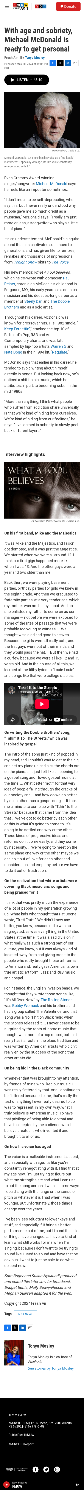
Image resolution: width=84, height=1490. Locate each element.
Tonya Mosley (35, 57)
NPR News (25, 1314)
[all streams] (78, 1484)
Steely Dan (33, 301)
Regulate (59, 352)
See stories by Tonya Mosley (51, 1368)
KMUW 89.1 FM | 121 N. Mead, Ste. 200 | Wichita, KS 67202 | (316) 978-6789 (40, 1424)
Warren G (58, 346)
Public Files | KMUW (21, 1435)
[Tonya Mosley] (14, 1352)
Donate (70, 6)
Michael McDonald (51, 183)
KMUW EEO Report (21, 1444)
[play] (6, 1484)
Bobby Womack (25, 1005)
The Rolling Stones (56, 999)
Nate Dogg (13, 352)
